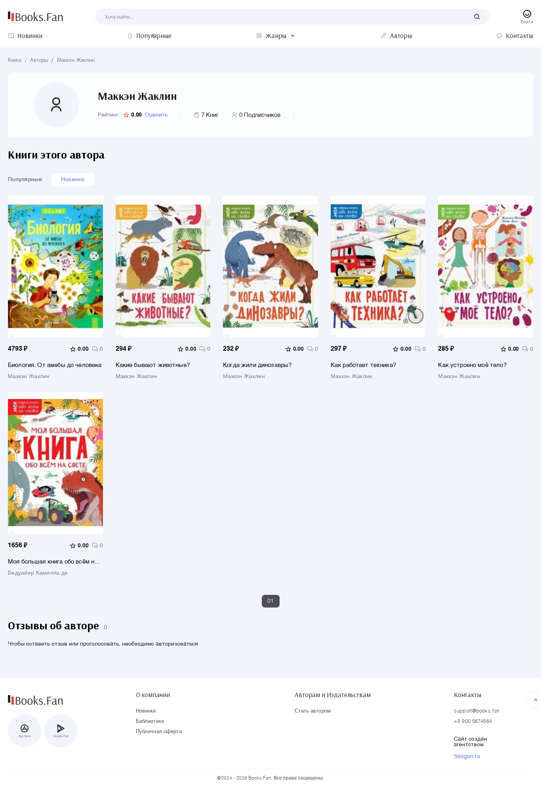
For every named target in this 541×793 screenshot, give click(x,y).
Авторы (39, 60)
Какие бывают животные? (153, 365)
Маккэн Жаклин (76, 60)
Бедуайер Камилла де (38, 573)
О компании (153, 695)
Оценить (156, 115)
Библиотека (150, 721)
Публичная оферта (159, 731)
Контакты (467, 695)
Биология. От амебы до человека (55, 365)
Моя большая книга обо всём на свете (52, 562)
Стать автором (313, 711)
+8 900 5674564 (473, 721)
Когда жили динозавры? (257, 365)
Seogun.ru (467, 756)
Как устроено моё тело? (472, 365)
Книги (14, 60)
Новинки (73, 179)
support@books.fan (476, 711)
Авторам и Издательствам (332, 695)
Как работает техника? (363, 365)
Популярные (25, 179)
